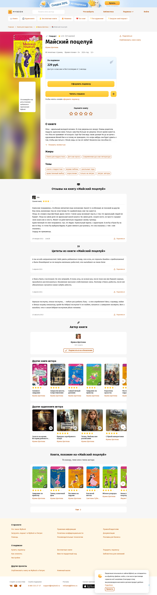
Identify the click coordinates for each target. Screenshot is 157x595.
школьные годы (87, 169)
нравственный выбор (55, 173)
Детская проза (74, 157)
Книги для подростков (55, 157)
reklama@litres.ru (70, 586)
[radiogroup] (81, 114)
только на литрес (87, 173)
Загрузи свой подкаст (118, 19)
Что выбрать (88, 12)
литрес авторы (104, 173)
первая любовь (72, 169)
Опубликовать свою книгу (130, 40)
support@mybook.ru (51, 586)
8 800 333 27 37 (34, 586)
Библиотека (108, 12)
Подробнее (109, 585)
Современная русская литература (97, 157)
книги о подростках (54, 169)
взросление (72, 173)
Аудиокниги (29, 19)
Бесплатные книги (49, 19)
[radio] (71, 114)
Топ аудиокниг (98, 19)
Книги (15, 19)
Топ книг (82, 19)
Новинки (67, 19)
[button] (123, 381)
